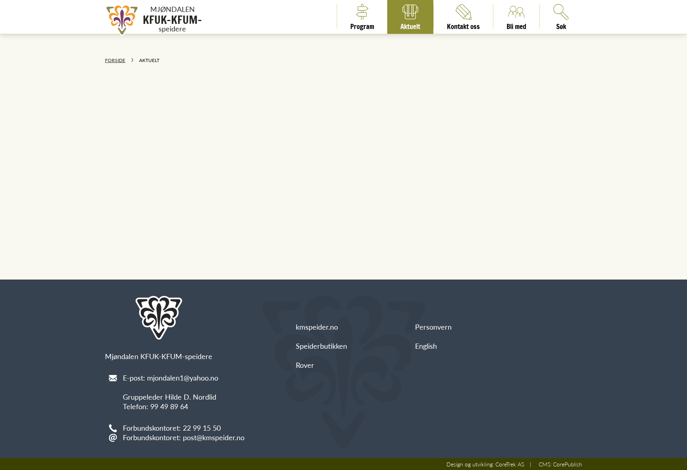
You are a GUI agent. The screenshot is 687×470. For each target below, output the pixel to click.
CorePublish (567, 464)
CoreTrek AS (509, 464)
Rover (305, 365)
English (426, 346)
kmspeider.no (317, 327)
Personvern (433, 327)
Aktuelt (410, 25)
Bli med (516, 25)
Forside (115, 60)
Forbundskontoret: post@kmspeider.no (184, 437)
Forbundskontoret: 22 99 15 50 (172, 428)
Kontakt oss (463, 25)
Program (362, 25)
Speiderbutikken (321, 346)
